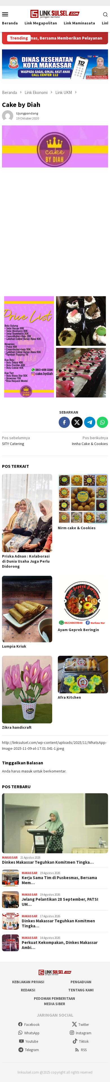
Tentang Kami (81, 990)
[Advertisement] (55, 236)
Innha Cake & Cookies (90, 440)
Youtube (31, 1041)
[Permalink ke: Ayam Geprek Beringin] (83, 601)
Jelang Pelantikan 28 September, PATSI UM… (60, 902)
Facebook (31, 1024)
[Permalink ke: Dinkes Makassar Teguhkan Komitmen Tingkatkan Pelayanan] (55, 823)
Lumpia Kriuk (14, 646)
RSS (84, 1049)
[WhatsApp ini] (102, 422)
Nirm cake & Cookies (77, 527)
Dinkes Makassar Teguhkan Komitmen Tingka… (48, 862)
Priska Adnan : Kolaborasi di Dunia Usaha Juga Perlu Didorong (26, 561)
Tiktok (84, 1041)
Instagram (83, 1033)
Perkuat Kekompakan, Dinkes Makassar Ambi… (60, 945)
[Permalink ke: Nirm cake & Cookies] (83, 499)
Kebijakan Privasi (28, 982)
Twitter (83, 1024)
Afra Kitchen (69, 697)
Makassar (9, 857)
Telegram (32, 1049)
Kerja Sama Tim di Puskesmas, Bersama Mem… (59, 880)
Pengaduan (81, 982)
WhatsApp (31, 1033)
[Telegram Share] (89, 422)
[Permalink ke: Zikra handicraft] (27, 689)
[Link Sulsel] (55, 13)
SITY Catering (16, 440)
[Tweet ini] (77, 422)
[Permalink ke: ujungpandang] (7, 115)
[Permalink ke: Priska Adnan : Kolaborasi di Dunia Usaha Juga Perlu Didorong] (27, 513)
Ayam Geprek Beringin (78, 629)
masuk (26, 771)
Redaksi (28, 990)
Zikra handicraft (17, 727)
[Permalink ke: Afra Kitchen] (83, 674)
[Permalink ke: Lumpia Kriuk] (27, 609)
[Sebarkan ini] (64, 422)
